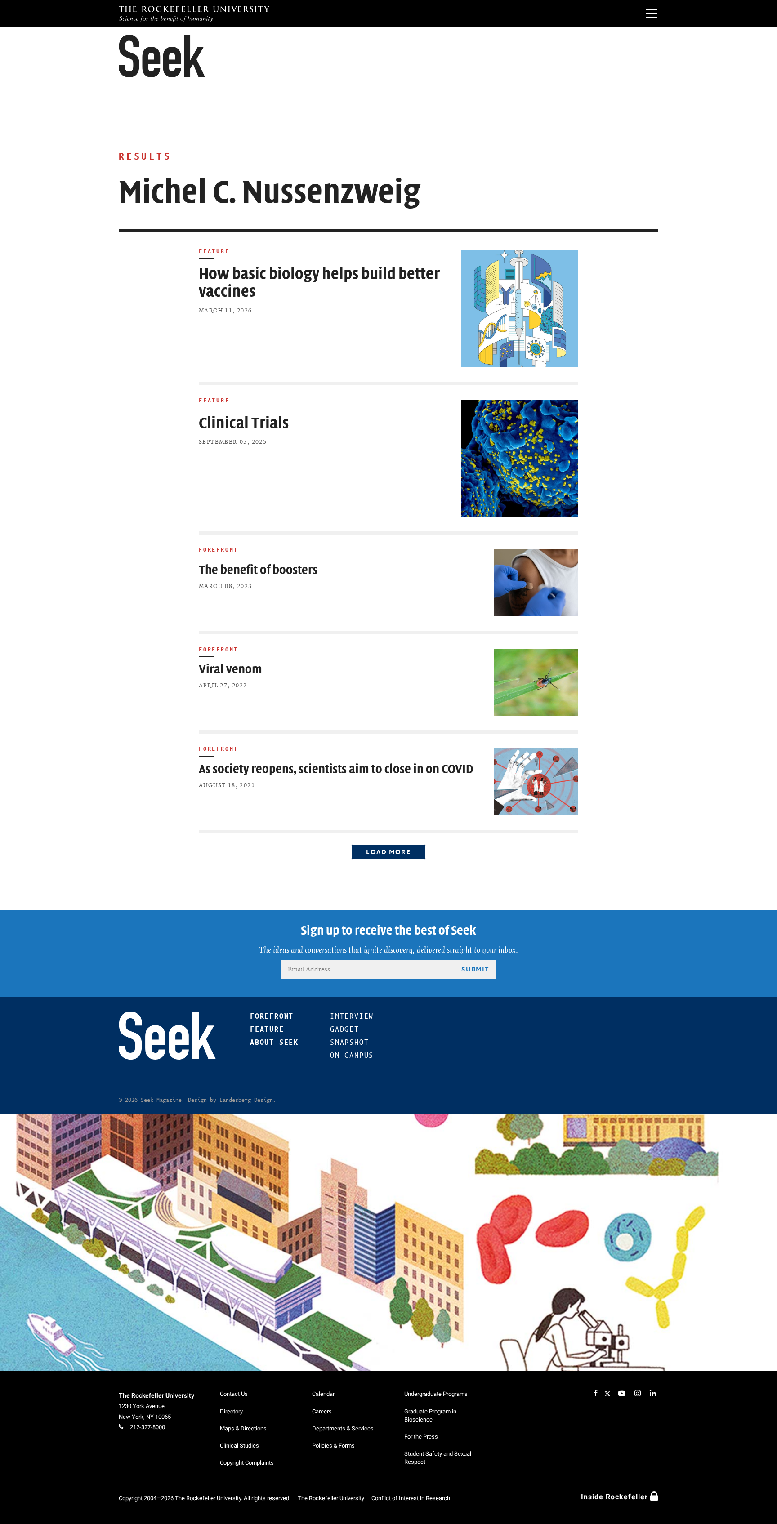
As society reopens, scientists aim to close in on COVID (336, 769)
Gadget (344, 1029)
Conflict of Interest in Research (410, 1498)
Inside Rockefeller (615, 1497)
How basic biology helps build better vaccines (319, 283)
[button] (162, 56)
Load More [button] (388, 851)
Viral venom (230, 669)
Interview (352, 1016)
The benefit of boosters (258, 570)
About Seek (274, 1042)
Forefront (218, 549)
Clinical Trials (244, 423)
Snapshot (349, 1042)
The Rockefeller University (156, 1395)
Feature (214, 250)
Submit (475, 969)
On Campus (352, 1055)
